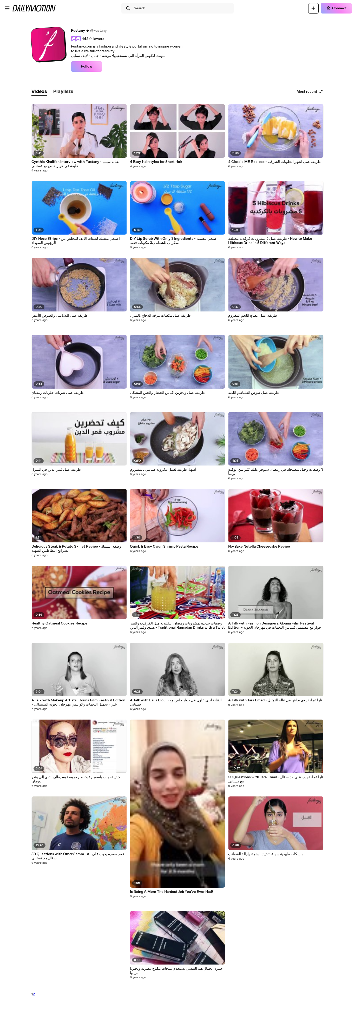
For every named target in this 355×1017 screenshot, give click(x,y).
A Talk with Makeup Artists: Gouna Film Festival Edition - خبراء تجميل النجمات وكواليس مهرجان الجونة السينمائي (78, 702)
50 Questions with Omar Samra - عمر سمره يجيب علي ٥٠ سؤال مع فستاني (77, 856)
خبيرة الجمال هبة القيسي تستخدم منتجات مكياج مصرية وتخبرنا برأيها (176, 971)
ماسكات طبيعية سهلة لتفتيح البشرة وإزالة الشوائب (266, 854)
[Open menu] (7, 8)
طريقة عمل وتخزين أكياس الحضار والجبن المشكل (167, 393)
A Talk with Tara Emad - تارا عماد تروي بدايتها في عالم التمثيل (275, 700)
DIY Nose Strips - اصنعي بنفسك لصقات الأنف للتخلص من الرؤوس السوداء (75, 241)
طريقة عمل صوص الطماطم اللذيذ (253, 393)
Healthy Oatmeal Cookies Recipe (59, 623)
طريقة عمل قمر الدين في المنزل (56, 470)
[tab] (39, 92)
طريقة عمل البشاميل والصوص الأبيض (59, 316)
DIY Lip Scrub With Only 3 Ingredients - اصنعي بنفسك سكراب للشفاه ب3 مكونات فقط (174, 241)
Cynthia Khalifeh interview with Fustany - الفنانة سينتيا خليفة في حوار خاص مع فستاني (76, 164)
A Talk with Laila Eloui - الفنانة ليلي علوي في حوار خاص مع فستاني (176, 702)
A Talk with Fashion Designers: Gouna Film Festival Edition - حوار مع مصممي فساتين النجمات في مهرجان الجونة (274, 625)
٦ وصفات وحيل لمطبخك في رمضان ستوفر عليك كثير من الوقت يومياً (275, 472)
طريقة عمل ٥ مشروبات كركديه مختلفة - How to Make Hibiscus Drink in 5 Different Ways (270, 241)
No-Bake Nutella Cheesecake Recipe (259, 546)
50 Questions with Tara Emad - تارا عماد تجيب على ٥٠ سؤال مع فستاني (275, 779)
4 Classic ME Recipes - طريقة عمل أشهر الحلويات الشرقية (274, 162)
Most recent (307, 91)
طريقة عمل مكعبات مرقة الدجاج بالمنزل (160, 316)
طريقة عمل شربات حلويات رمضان (57, 393)
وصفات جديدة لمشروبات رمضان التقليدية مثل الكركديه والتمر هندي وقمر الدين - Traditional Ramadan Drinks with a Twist (177, 625)
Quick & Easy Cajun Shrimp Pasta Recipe (164, 546)
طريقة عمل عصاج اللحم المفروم (252, 316)
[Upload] (313, 8)
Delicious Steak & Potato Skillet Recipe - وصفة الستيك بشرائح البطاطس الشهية (76, 548)
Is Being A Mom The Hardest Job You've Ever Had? (172, 892)
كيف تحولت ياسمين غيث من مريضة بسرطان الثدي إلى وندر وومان (75, 779)
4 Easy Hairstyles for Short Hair (156, 162)
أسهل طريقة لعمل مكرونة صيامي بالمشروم (163, 470)
